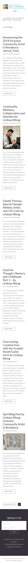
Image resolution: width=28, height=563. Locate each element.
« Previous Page (9, 505)
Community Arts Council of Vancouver (14, 6)
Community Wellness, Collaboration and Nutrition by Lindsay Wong (14, 113)
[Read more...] (10, 94)
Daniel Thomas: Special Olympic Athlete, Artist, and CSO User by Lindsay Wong (13, 207)
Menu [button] (15, 11)
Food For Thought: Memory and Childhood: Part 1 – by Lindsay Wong (14, 276)
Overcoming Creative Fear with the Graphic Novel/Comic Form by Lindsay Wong (13, 350)
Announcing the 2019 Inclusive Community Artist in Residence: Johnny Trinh (14, 44)
